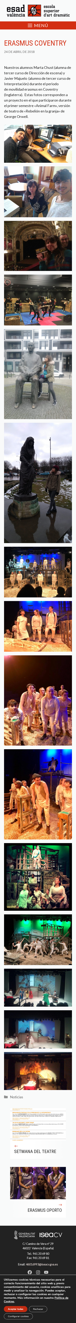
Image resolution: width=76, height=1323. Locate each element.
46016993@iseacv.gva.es (42, 1264)
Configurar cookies (18, 1316)
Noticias (16, 1097)
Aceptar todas (15, 1309)
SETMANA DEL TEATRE (35, 1151)
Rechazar (38, 1309)
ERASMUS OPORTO (45, 1210)
